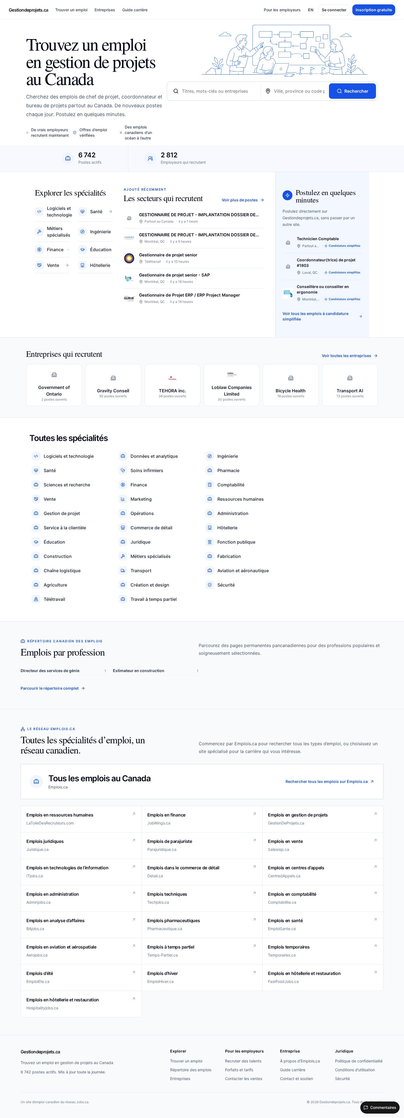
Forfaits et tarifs (239, 1069)
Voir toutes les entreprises (346, 355)
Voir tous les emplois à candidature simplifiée (315, 316)
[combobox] (219, 91)
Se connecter (334, 9)
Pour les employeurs (282, 9)
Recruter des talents (243, 1061)
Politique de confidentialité (359, 1061)
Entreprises (105, 9)
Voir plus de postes (240, 200)
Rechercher (356, 91)
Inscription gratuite (374, 9)
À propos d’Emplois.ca (300, 1061)
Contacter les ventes (243, 1078)
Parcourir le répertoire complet (50, 688)
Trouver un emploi (71, 9)
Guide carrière (135, 9)
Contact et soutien (296, 1078)
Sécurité (342, 1078)
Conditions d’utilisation (355, 1069)
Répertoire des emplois (190, 1069)
